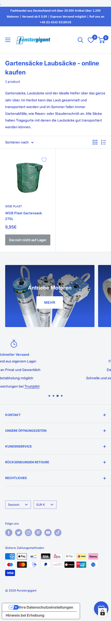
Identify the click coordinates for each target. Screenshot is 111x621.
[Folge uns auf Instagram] (28, 532)
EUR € (40, 504)
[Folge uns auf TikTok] (57, 532)
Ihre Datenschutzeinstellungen (46, 607)
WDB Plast (13, 206)
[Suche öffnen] (80, 40)
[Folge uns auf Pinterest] (38, 532)
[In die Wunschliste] (44, 160)
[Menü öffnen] (7, 40)
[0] (101, 40)
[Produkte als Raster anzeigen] (95, 142)
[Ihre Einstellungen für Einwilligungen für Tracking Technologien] (102, 612)
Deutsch (13, 504)
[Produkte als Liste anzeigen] (103, 142)
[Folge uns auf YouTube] (48, 532)
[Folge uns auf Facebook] (8, 532)
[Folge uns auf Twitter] (18, 532)
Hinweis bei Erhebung (25, 615)
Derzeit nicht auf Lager (28, 240)
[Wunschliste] (91, 40)
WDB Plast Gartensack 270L (23, 216)
